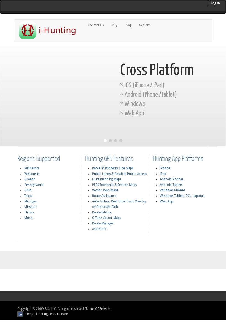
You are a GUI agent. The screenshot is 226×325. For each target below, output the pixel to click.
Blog (30, 314)
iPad (163, 174)
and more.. (100, 229)
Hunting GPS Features (109, 158)
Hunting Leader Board (51, 314)
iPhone (165, 168)
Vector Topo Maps (105, 190)
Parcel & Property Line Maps (112, 168)
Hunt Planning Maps (106, 179)
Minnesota (31, 168)
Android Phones (171, 179)
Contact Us (96, 25)
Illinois (29, 212)
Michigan (30, 201)
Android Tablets (171, 185)
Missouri (30, 207)
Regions (144, 25)
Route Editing (101, 212)
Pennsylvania (33, 185)
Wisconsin (31, 174)
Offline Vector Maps (106, 218)
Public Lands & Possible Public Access (119, 174)
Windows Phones (172, 190)
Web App (166, 201)
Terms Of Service (97, 309)
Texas (28, 196)
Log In (215, 3)
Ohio (27, 190)
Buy (114, 25)
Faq (128, 25)
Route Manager (103, 223)
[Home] (49, 30)
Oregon (29, 179)
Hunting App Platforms (178, 158)
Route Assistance (104, 196)
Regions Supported (38, 158)
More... (29, 218)
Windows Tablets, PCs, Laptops (182, 196)
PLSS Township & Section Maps (114, 185)
